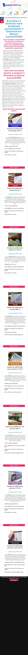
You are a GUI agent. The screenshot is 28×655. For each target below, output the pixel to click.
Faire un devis (14, 167)
